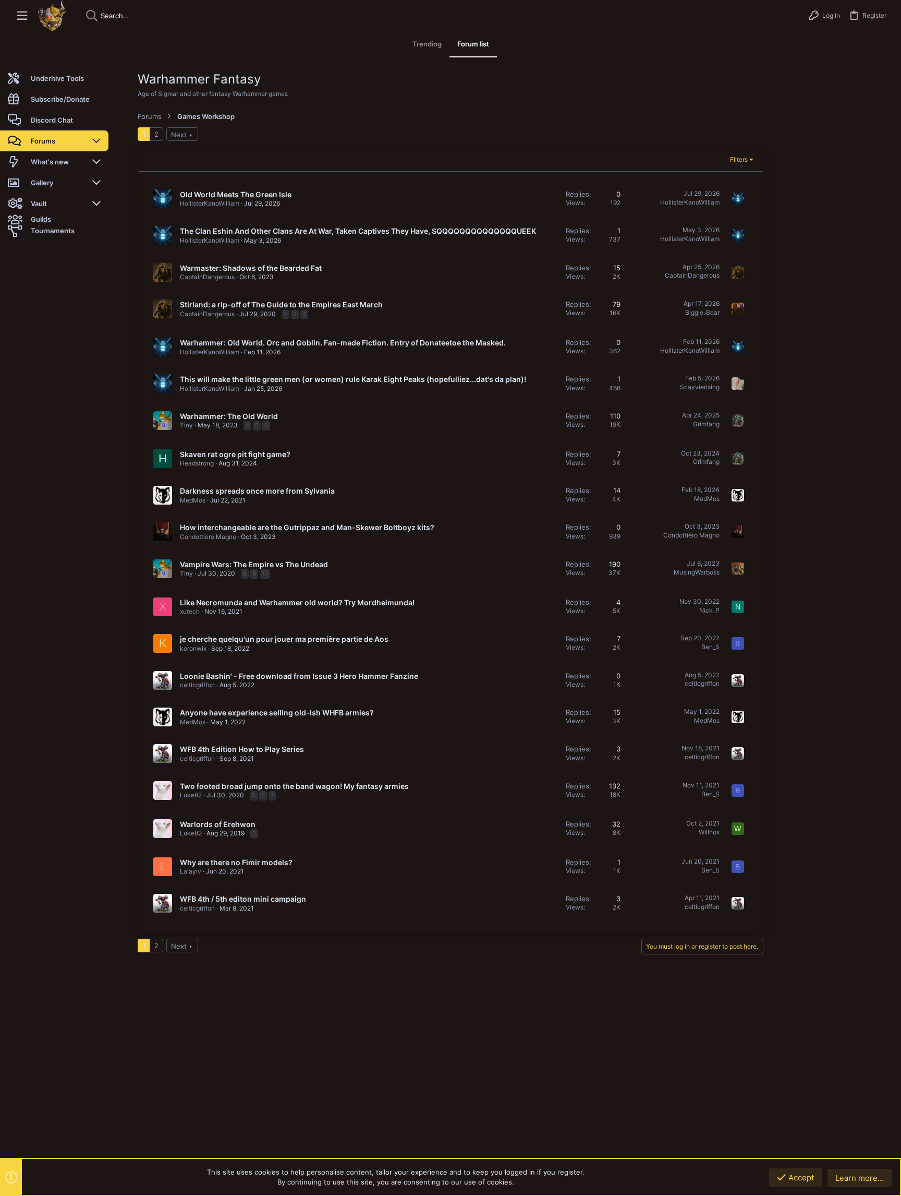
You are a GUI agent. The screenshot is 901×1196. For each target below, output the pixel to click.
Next (179, 134)
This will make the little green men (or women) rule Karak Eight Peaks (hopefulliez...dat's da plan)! (353, 379)
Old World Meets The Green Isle (235, 194)
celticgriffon (197, 685)
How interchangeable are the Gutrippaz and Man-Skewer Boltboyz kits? (307, 527)
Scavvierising (700, 387)
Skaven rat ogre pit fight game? (235, 454)
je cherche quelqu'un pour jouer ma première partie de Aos (284, 639)
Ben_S (710, 647)
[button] (22, 16)
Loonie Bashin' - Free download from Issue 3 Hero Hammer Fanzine (299, 676)
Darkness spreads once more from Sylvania (257, 490)
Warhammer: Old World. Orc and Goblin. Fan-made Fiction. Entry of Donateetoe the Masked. (343, 342)
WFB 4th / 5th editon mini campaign (243, 898)
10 (265, 573)
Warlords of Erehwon (217, 824)
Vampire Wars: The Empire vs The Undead (254, 564)
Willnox (709, 832)
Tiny (186, 425)
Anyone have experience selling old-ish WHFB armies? (277, 712)
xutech (190, 611)
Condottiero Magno (208, 537)
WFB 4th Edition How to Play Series (242, 749)
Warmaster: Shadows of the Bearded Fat (251, 268)
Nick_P (709, 610)
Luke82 (191, 795)
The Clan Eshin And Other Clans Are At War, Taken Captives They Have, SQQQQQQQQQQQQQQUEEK (358, 230)
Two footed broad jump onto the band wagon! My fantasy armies (294, 786)
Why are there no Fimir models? (236, 862)
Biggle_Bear (702, 312)
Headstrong (197, 463)
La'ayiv (190, 871)
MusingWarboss (697, 572)
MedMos (192, 500)
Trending (427, 44)
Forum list (473, 44)
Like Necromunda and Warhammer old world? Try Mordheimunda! (297, 602)
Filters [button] (739, 159)
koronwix (193, 648)
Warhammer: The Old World (229, 416)
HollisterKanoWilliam (209, 203)
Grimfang (706, 424)
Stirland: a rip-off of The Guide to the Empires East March (281, 304)
